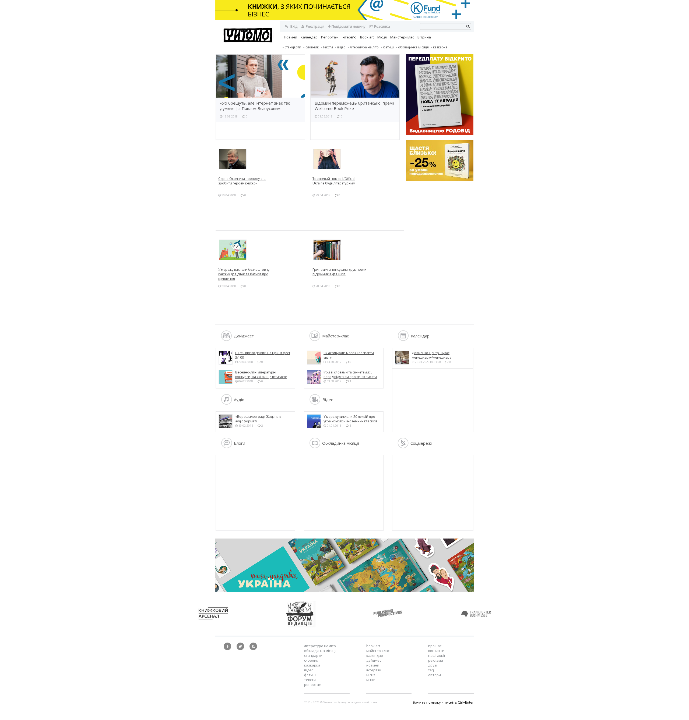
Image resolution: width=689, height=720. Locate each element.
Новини (290, 37)
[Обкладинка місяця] (314, 447)
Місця (382, 37)
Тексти (310, 679)
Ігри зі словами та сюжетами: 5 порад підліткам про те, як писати (350, 374)
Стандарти (293, 47)
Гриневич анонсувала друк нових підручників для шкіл (339, 271)
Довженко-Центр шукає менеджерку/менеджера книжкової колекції (431, 357)
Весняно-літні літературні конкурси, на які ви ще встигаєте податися (261, 377)
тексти (328, 47)
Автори (434, 674)
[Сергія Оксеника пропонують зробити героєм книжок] (263, 159)
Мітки (370, 679)
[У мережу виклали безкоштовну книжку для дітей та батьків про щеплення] (263, 250)
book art (373, 645)
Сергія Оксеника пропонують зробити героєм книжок (242, 181)
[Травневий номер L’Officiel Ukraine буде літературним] (357, 159)
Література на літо (364, 47)
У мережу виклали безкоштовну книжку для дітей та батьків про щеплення (243, 274)
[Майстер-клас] (314, 339)
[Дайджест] (226, 339)
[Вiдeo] (315, 403)
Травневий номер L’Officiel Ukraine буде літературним (333, 181)
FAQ (431, 670)
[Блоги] (226, 447)
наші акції (436, 655)
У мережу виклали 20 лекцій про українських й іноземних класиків (350, 418)
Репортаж (329, 37)
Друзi (432, 665)
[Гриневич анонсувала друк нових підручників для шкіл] (357, 250)
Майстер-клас (402, 37)
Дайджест (374, 660)
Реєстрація (314, 26)
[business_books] (344, 18)
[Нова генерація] (439, 95)
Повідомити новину (348, 26)
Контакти (436, 650)
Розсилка (382, 26)
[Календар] (403, 339)
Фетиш (388, 47)
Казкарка (440, 47)
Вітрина (424, 37)
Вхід (293, 26)
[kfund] (439, 179)
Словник (312, 47)
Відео (341, 47)
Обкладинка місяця (413, 47)
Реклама (435, 660)
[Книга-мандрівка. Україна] (344, 591)
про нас (434, 645)
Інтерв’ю (349, 37)
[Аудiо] (226, 403)
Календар (309, 37)
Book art (367, 37)
